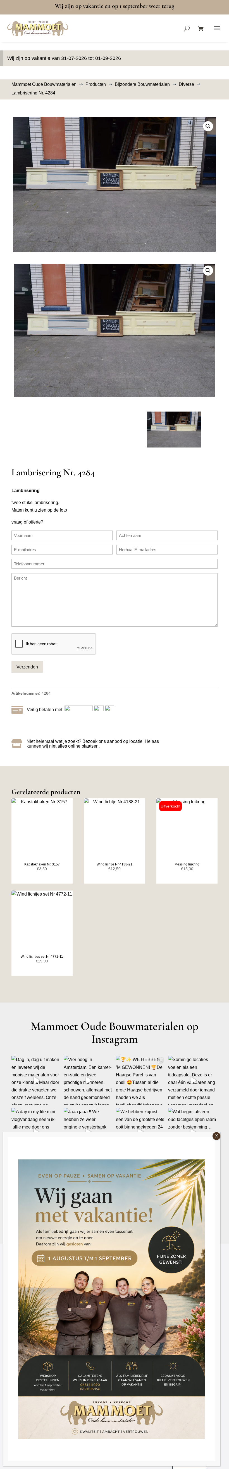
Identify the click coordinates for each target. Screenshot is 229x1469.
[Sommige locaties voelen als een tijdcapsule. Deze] (193, 1080)
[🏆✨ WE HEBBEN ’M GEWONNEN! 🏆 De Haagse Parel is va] (140, 1080)
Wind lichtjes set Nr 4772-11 (42, 957)
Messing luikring (187, 864)
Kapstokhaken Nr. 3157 (42, 864)
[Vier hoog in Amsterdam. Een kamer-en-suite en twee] (88, 1080)
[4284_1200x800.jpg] (114, 184)
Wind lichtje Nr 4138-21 (114, 864)
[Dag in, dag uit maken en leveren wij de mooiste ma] (36, 1080)
